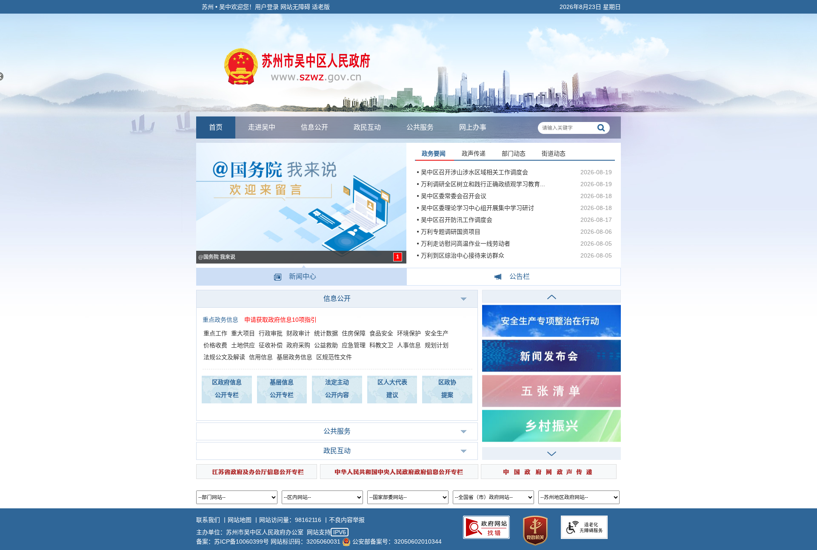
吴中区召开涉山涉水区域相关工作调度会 (474, 172)
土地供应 (243, 345)
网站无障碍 (295, 6)
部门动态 (514, 153)
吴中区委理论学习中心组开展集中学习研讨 (477, 207)
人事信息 (409, 345)
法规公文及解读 (224, 357)
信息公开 (314, 127)
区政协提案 (447, 388)
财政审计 (298, 333)
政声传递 (474, 153)
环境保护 (409, 333)
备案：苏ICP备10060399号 (232, 541)
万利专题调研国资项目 (450, 231)
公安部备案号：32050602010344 (397, 541)
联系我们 (208, 519)
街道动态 (554, 153)
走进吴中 (261, 127)
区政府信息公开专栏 (227, 388)
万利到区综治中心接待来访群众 (462, 255)
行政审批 (271, 333)
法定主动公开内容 (337, 388)
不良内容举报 (347, 519)
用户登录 (267, 6)
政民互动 (367, 127)
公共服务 (420, 127)
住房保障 (354, 333)
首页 (216, 127)
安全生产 (436, 333)
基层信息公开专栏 (282, 388)
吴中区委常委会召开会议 (453, 196)
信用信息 (261, 357)
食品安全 (381, 333)
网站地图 (239, 519)
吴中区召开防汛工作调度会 (456, 219)
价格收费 (215, 345)
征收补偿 (271, 345)
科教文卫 (381, 345)
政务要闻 (434, 153)
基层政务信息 (294, 357)
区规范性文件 (334, 357)
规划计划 (436, 345)
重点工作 (215, 333)
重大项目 (243, 333)
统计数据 (326, 333)
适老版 (321, 6)
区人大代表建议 (392, 388)
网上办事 (472, 127)
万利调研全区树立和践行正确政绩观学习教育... (483, 184)
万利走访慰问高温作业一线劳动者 (465, 243)
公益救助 (326, 345)
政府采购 (298, 345)
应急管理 (354, 345)
